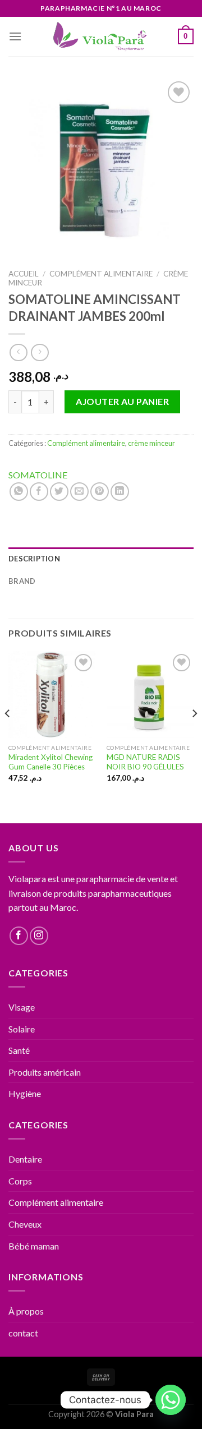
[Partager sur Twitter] (59, 491)
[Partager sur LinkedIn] (120, 491)
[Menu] (15, 36)
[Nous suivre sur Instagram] (39, 935)
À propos (26, 1311)
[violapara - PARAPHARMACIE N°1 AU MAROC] (101, 36)
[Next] (194, 736)
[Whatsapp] (170, 1400)
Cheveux (25, 1224)
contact (23, 1332)
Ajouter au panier (122, 401)
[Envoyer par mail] (79, 491)
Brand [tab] (21, 581)
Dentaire (25, 1159)
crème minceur (151, 443)
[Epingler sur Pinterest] (99, 491)
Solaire (21, 1029)
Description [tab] (34, 558)
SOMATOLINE (37, 474)
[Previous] (7, 736)
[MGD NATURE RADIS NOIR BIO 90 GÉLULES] (150, 694)
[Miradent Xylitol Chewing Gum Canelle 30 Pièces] (51, 694)
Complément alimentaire (101, 273)
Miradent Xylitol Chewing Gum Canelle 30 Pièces (50, 762)
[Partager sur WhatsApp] (19, 491)
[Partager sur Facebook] (39, 491)
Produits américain (44, 1072)
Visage (21, 1007)
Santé (19, 1050)
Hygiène (24, 1093)
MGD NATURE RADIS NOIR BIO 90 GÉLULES (145, 762)
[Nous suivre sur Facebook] (19, 935)
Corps (20, 1181)
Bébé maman (33, 1246)
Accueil (23, 273)
